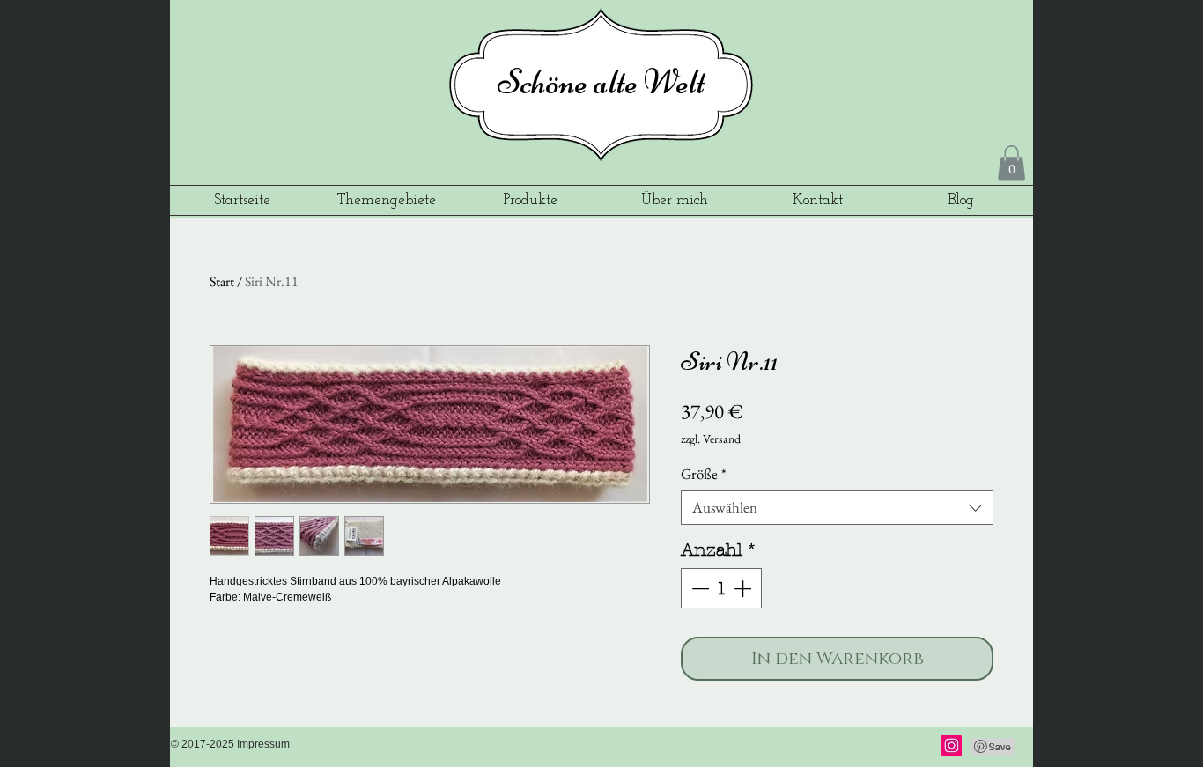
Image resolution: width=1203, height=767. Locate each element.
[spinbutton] (721, 588)
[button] (1011, 162)
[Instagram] (951, 745)
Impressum (263, 744)
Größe (704, 474)
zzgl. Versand (711, 438)
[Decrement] (698, 588)
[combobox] (837, 507)
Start (222, 281)
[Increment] (744, 588)
